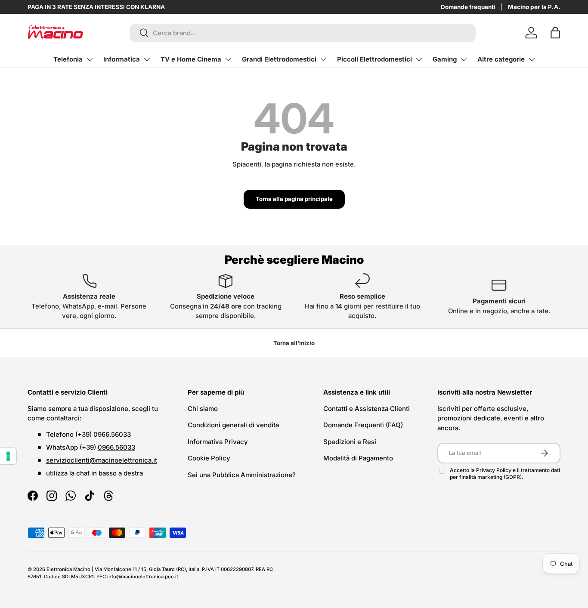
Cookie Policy (209, 458)
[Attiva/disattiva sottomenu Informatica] (147, 59)
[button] (555, 32)
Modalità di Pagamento (358, 458)
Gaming (445, 59)
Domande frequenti (468, 6)
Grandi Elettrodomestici (279, 59)
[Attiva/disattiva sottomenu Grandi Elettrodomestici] (323, 59)
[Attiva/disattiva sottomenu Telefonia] (89, 59)
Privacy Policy (494, 470)
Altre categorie (501, 59)
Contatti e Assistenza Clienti (366, 408)
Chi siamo (203, 408)
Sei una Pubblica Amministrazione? (242, 475)
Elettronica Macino (68, 569)
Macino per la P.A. (534, 6)
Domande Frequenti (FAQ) (363, 425)
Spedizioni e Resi (349, 442)
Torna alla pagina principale (294, 198)
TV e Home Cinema (191, 59)
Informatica (121, 59)
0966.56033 (116, 447)
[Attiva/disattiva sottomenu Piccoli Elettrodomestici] (419, 59)
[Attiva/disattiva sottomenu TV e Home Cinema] (228, 59)
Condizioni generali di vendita (233, 425)
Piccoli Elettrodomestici (374, 59)
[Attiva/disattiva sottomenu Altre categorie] (531, 59)
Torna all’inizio (294, 342)
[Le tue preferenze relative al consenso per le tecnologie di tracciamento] (8, 456)
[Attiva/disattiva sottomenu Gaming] (463, 59)
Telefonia (68, 59)
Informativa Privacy (218, 442)
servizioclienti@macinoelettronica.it (101, 460)
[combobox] (303, 33)
